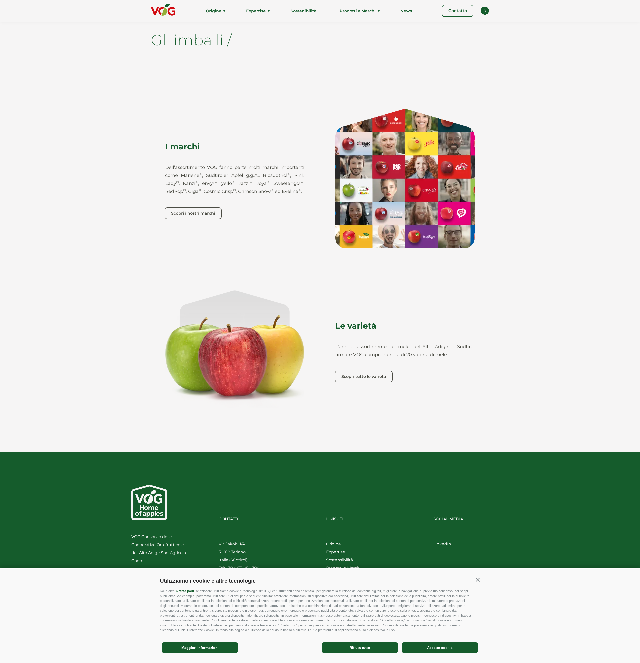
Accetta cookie (440, 648)
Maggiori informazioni (200, 648)
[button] (478, 580)
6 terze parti (185, 591)
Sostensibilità (339, 560)
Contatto (457, 10)
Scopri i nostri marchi (193, 213)
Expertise (256, 11)
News (406, 11)
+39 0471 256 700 (243, 568)
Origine (214, 11)
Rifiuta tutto (360, 648)
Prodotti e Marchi (358, 11)
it (485, 10)
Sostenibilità (304, 11)
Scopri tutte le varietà (364, 376)
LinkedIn (442, 544)
